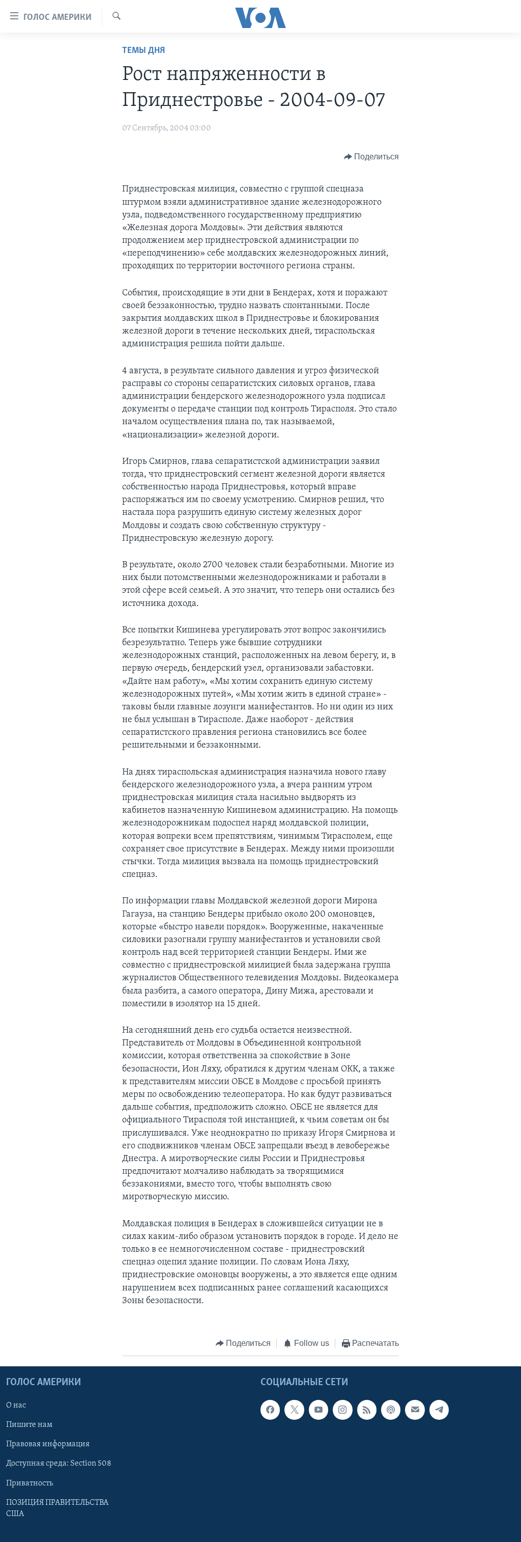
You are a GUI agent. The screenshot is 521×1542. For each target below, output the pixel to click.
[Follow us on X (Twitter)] (294, 1410)
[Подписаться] (414, 1410)
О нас (16, 1406)
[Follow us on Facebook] (270, 1410)
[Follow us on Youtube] (318, 1410)
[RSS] (367, 1410)
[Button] (371, 156)
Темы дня (143, 51)
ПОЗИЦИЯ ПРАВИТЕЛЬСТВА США (57, 1508)
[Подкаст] (390, 1410)
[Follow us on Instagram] (342, 1410)
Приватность (29, 1483)
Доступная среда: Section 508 (58, 1464)
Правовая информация (48, 1445)
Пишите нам (29, 1425)
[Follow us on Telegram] (439, 1410)
